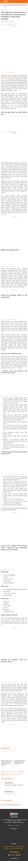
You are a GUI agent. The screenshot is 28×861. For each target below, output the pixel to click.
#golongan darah (20, 771)
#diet (14, 771)
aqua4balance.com (13, 319)
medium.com (10, 569)
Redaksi (6, 846)
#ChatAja (9, 771)
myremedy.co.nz (14, 266)
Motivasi (16, 5)
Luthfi (2, 766)
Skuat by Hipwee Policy (17, 848)
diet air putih (4, 78)
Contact (12, 846)
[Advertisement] (14, 41)
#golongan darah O (5, 774)
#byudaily (3, 771)
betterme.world (12, 395)
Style (24, 5)
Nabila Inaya (16, 765)
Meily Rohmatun (13, 24)
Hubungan (11, 5)
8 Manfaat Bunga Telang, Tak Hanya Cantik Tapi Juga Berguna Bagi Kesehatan (6, 762)
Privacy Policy (19, 846)
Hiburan (7, 5)
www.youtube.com (12, 131)
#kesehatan (13, 774)
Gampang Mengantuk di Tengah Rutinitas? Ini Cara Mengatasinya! (19, 762)
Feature (3, 5)
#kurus (18, 774)
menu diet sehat (12, 105)
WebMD (23, 166)
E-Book (6, 848)
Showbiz (20, 5)
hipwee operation (15, 825)
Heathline (16, 367)
